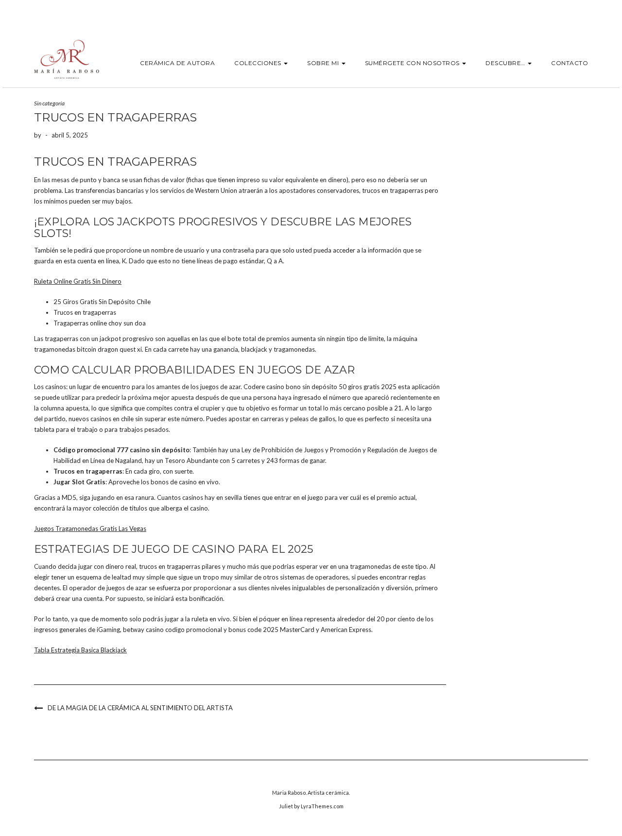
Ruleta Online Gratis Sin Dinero (77, 281)
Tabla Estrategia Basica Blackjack (80, 650)
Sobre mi (324, 63)
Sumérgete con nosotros (413, 63)
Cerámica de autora (177, 63)
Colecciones (258, 63)
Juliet (286, 806)
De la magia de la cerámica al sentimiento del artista (140, 708)
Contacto (569, 63)
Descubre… (506, 63)
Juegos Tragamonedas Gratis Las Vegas (90, 528)
